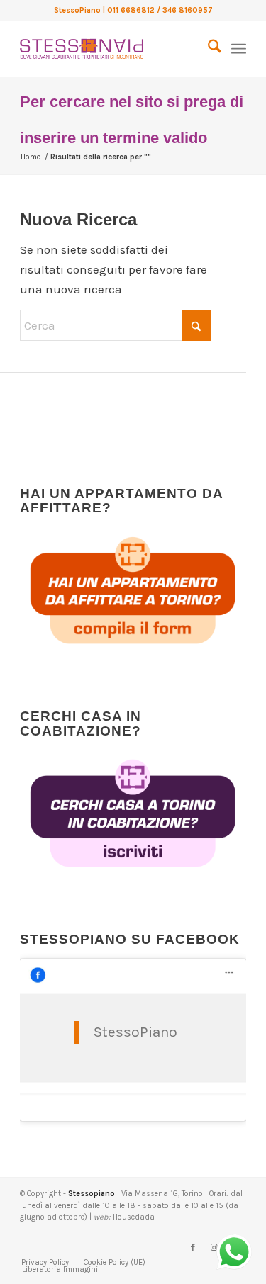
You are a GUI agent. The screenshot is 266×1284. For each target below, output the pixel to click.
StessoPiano (135, 1031)
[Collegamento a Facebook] (193, 1247)
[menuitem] (207, 49)
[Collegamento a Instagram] (214, 1247)
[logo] (110, 49)
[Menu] (238, 49)
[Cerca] (207, 49)
